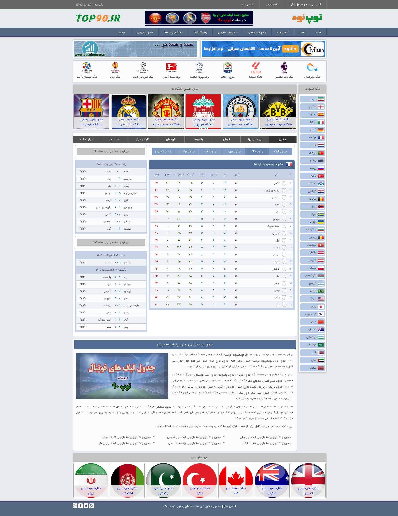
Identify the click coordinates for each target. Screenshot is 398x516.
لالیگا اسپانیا (256, 77)
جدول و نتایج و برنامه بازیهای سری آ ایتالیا (266, 443)
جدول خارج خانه (219, 360)
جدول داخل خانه (240, 360)
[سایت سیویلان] (263, 48)
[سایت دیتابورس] (135, 48)
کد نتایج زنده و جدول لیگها (305, 4)
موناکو (276, 219)
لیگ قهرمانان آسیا (87, 77)
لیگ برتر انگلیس (284, 77)
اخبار (302, 32)
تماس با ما (248, 4)
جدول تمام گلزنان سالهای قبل (265, 381)
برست (276, 247)
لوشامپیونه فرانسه (199, 77)
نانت (277, 297)
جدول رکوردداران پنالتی (200, 387)
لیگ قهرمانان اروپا (143, 77)
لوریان (276, 233)
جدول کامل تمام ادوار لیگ (254, 393)
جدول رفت (210, 151)
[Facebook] (80, 505)
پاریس (276, 254)
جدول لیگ (280, 151)
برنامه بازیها (254, 139)
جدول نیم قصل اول (196, 360)
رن (278, 211)
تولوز (277, 261)
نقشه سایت (271, 4)
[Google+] (75, 505)
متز (278, 304)
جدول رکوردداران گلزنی (229, 387)
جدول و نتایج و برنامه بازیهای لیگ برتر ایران (265, 437)
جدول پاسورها (227, 375)
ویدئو (122, 32)
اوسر (277, 283)
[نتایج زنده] (199, 18)
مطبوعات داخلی (257, 32)
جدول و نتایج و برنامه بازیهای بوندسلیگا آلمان (194, 443)
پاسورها (198, 139)
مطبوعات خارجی (227, 32)
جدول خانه (257, 151)
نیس (277, 290)
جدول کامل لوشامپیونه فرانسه (269, 360)
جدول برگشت (186, 151)
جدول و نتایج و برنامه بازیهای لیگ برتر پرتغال (124, 443)
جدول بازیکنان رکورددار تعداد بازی (263, 387)
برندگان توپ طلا (173, 32)
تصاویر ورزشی (145, 32)
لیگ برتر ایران (312, 77)
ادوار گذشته (86, 139)
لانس (277, 183)
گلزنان (226, 139)
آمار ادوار (115, 139)
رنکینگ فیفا (200, 32)
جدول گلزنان (244, 375)
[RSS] (91, 505)
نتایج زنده (282, 32)
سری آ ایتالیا (228, 77)
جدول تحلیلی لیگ (270, 366)
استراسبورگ (273, 226)
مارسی (276, 197)
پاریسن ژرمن (272, 190)
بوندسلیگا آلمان (171, 77)
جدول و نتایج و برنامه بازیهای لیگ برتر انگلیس (194, 437)
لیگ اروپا (115, 77)
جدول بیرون (233, 151)
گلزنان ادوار (142, 139)
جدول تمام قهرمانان (205, 375)
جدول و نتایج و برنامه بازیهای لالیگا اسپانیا (126, 437)
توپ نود (176, 506)
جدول (282, 139)
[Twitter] (86, 505)
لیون (277, 204)
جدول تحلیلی (163, 151)
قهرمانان (170, 139)
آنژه (278, 276)
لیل (278, 240)
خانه (318, 32)
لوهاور (276, 269)
